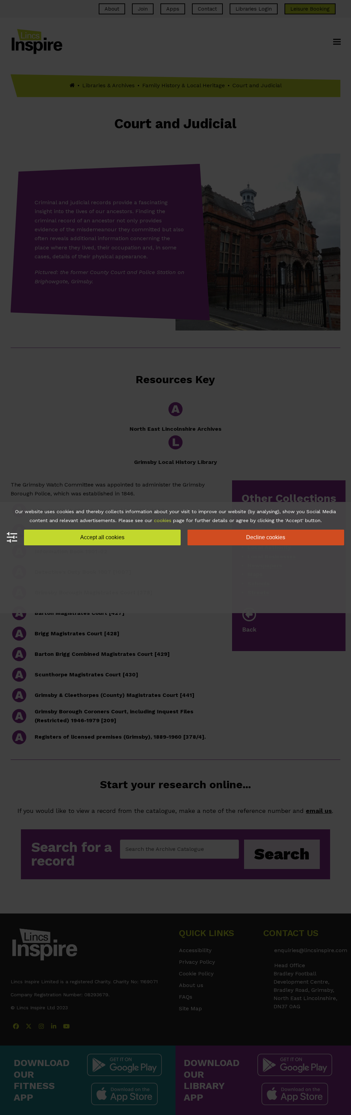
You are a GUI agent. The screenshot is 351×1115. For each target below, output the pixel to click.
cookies (162, 520)
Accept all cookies (102, 537)
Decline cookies (265, 537)
